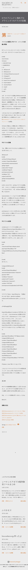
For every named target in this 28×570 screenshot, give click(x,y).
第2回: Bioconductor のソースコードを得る (12, 413)
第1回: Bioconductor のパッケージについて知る (13, 411)
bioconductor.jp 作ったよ (12, 536)
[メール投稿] (18, 424)
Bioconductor (10, 424)
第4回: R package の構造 (8, 419)
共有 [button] (3, 427)
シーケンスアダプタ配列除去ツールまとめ (13, 483)
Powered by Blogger (14, 561)
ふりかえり (7, 510)
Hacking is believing (7, 4)
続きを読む (23, 501)
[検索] (21, 3)
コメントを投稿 (9, 527)
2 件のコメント (9, 501)
